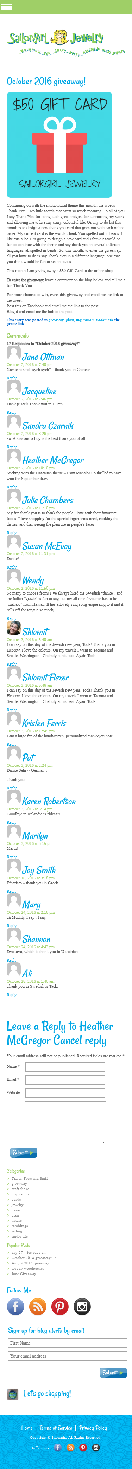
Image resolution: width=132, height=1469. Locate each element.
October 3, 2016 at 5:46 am (29, 685)
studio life (20, 1236)
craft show (20, 1189)
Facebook (58, 1448)
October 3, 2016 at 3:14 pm (29, 809)
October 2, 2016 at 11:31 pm (31, 554)
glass (70, 319)
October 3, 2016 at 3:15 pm (29, 843)
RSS (71, 1448)
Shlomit (34, 632)
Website (13, 1092)
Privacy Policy (93, 1428)
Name (13, 1066)
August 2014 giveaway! (31, 1263)
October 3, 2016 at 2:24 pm (29, 765)
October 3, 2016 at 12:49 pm (31, 731)
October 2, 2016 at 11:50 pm (31, 588)
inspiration (85, 319)
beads (16, 1199)
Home (27, 1428)
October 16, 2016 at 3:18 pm (31, 878)
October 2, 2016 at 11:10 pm (31, 508)
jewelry (18, 1204)
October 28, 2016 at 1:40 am (30, 981)
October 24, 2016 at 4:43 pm (31, 947)
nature (17, 1220)
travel (16, 1210)
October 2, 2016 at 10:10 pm (31, 468)
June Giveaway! (25, 1273)
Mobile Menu (6, 7)
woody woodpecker (28, 1268)
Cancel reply (80, 1041)
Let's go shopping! (45, 1394)
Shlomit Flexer (45, 678)
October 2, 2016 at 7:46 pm (29, 399)
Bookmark (104, 319)
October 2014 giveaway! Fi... (35, 1257)
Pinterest (83, 1448)
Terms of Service (56, 1428)
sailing (17, 1231)
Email (13, 1079)
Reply (12, 378)
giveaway (56, 319)
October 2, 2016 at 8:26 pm (29, 433)
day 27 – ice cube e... (29, 1252)
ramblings (20, 1226)
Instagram (96, 1448)
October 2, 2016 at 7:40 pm (29, 364)
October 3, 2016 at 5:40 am (29, 639)
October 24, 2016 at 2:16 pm (31, 912)
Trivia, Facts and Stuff (30, 1178)
